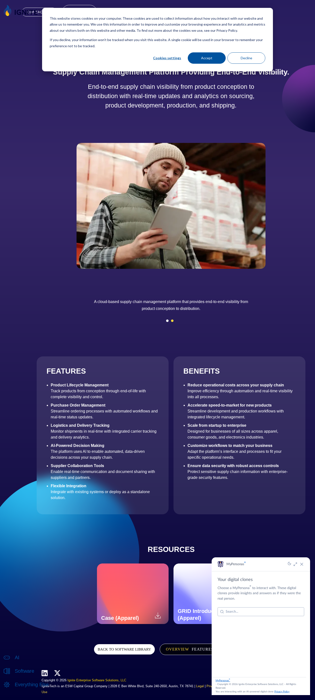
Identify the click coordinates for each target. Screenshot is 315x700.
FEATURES (203, 649)
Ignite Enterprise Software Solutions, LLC (96, 680)
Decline (246, 58)
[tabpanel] (171, 307)
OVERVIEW (177, 649)
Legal (200, 686)
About (19, 690)
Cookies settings (167, 58)
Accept (206, 58)
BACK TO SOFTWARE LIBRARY (124, 649)
